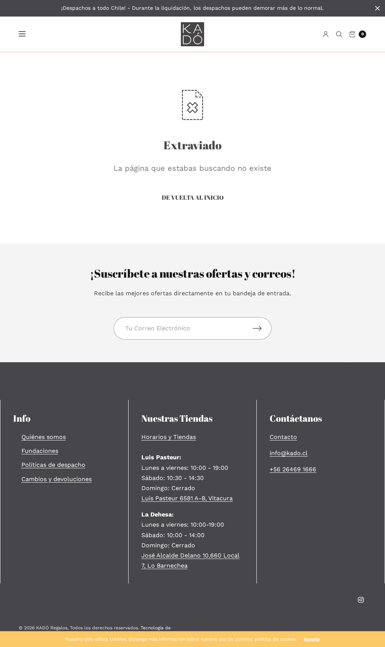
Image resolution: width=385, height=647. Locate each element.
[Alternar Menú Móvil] (27, 34)
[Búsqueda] (339, 34)
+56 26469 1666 (293, 469)
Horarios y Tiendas (168, 436)
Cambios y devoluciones (56, 479)
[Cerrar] (377, 8)
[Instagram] (361, 600)
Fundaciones (39, 450)
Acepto (312, 639)
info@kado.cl (289, 453)
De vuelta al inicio (193, 197)
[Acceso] (326, 34)
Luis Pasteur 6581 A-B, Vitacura (187, 498)
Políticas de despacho (53, 464)
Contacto (283, 436)
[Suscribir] (262, 328)
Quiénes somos (43, 436)
